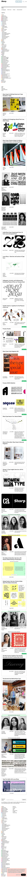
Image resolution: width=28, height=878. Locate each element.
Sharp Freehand (4, 857)
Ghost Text (4, 827)
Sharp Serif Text (4, 868)
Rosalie (3, 844)
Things (14, 808)
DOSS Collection (4, 818)
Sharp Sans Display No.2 (6, 864)
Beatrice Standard (5, 811)
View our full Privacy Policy (15, 803)
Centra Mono (4, 815)
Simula (3, 872)
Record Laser (4, 837)
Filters (2, 7)
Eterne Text (4, 822)
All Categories (3, 9)
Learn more (18, 874)
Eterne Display (4, 821)
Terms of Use (15, 812)
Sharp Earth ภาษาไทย (5, 855)
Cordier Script (4, 817)
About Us (14, 806)
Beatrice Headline (5, 809)
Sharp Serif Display (5, 870)
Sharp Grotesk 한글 (5, 859)
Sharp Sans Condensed (5, 867)
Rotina (3, 845)
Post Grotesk (4, 836)
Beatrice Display (4, 808)
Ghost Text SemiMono (5, 828)
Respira (3, 843)
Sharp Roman (4, 862)
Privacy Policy (15, 810)
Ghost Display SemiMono (6, 825)
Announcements (19, 9)
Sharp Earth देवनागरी (5, 854)
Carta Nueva (4, 812)
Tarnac (3, 873)
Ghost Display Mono (5, 826)
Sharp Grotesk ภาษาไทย (5, 858)
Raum (3, 832)
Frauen (3, 823)
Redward (3, 839)
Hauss (3, 831)
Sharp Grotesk (4, 861)
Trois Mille (3, 876)
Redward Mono (4, 840)
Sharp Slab (3, 866)
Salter (3, 849)
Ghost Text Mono (5, 829)
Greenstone (4, 830)
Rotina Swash (4, 846)
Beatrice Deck (4, 810)
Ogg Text (3, 834)
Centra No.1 (4, 813)
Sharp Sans (4, 865)
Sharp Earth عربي (4, 853)
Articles (14, 9)
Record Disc (4, 838)
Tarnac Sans (4, 874)
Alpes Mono (4, 807)
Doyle (3, 820)
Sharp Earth (4, 850)
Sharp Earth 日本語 (5, 852)
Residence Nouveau (5, 842)
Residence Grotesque (5, 841)
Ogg (2, 835)
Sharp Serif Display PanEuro (6, 871)
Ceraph (3, 816)
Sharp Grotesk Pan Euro (6, 860)
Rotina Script (4, 848)
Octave (3, 833)
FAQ (13, 809)
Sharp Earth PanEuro (5, 851)
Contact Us (14, 807)
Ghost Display (4, 824)
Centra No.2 (4, 814)
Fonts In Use (9, 9)
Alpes (3, 806)
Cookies (14, 811)
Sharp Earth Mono (5, 856)
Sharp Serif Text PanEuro (6, 869)
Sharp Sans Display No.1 (5, 863)
